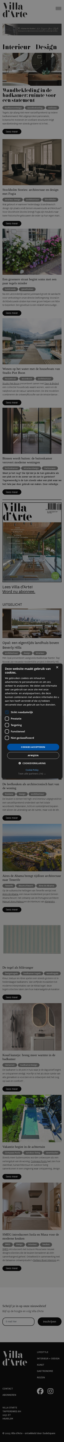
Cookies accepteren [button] (33, 746)
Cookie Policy (32, 769)
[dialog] (32, 721)
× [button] (57, 667)
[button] (32, 773)
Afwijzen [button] (33, 755)
